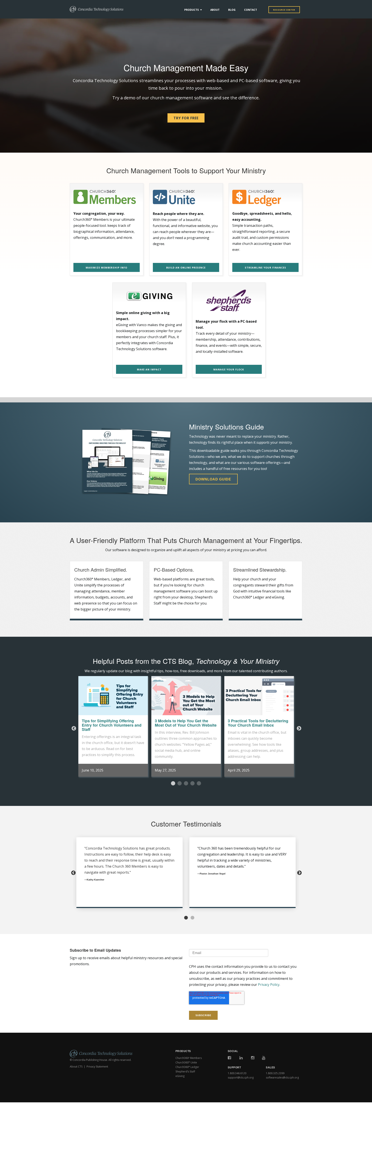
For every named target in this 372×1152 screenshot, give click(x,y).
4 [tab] (192, 783)
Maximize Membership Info (106, 267)
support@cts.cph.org (241, 1077)
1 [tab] (173, 783)
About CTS (76, 1066)
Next (298, 728)
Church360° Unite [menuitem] (186, 1062)
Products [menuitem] (191, 10)
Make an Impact (149, 369)
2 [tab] (179, 783)
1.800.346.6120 (237, 1073)
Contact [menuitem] (250, 10)
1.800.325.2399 (275, 1073)
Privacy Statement (97, 1066)
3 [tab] (186, 783)
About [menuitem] (215, 10)
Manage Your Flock (228, 369)
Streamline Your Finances (265, 267)
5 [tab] (199, 783)
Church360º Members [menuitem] (188, 1058)
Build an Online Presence (186, 267)
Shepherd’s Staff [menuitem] (185, 1071)
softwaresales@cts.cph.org (282, 1077)
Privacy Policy (268, 984)
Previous (73, 728)
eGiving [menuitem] (179, 1076)
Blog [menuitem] (232, 10)
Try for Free (186, 118)
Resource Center (284, 9)
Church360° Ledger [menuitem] (187, 1067)
